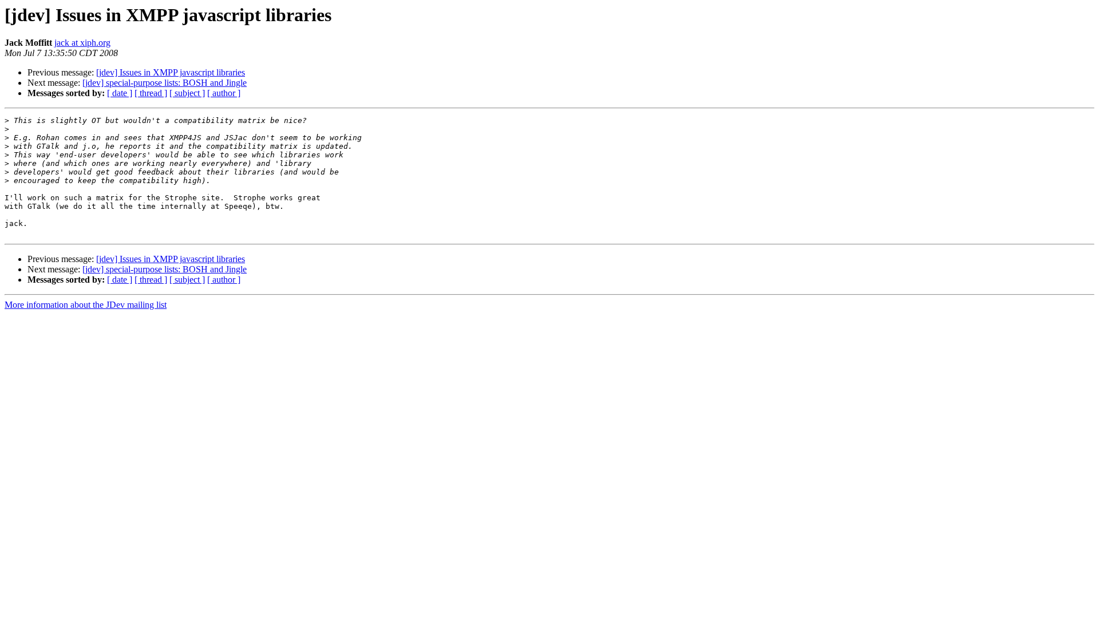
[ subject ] (187, 93)
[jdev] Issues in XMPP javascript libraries (170, 72)
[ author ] (223, 93)
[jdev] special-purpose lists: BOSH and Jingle (164, 83)
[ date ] (119, 93)
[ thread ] (151, 93)
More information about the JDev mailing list (86, 305)
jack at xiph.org (82, 42)
